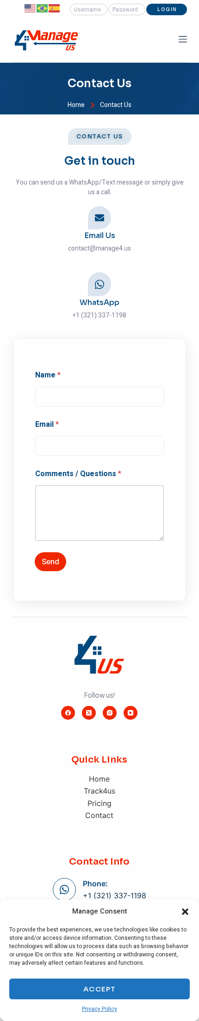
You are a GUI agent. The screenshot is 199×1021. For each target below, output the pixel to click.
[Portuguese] (43, 8)
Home (99, 778)
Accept (99, 989)
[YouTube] (130, 713)
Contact (99, 815)
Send (50, 561)
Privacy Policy (99, 1009)
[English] (31, 8)
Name (48, 375)
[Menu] (183, 39)
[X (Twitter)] (89, 713)
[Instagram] (110, 713)
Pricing (99, 803)
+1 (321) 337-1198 (114, 895)
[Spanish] (55, 8)
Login (167, 9)
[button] (185, 911)
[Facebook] (68, 713)
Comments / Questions (78, 474)
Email (47, 424)
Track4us (99, 790)
